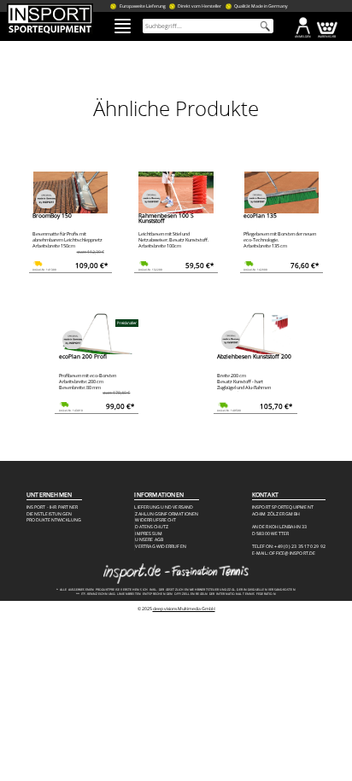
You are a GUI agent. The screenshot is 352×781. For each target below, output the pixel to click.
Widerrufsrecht (155, 520)
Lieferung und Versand (163, 507)
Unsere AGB (149, 540)
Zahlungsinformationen (166, 514)
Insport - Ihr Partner (52, 507)
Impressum (148, 534)
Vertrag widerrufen (160, 547)
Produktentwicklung (54, 520)
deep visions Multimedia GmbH (184, 609)
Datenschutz (151, 527)
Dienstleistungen (49, 514)
